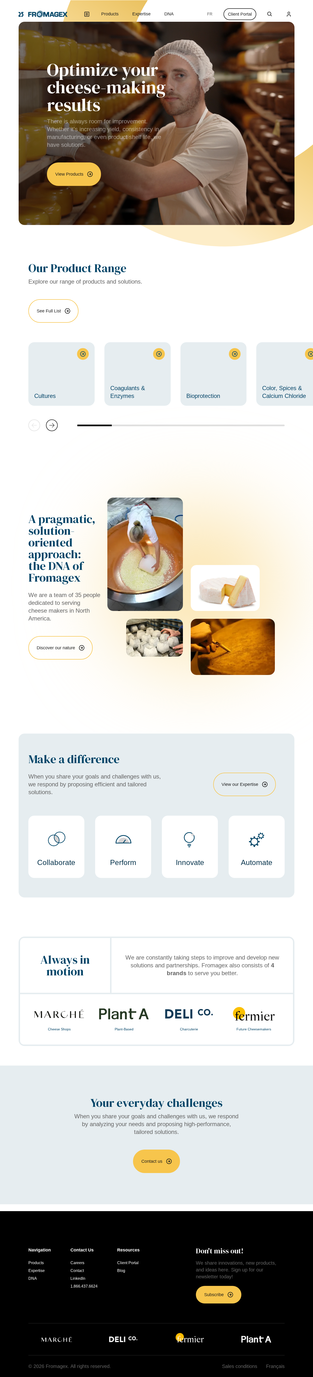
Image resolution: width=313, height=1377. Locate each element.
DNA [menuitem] (169, 13)
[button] (52, 425)
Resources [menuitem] (128, 1250)
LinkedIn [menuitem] (77, 1279)
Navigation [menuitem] (39, 1250)
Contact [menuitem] (77, 1271)
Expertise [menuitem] (141, 13)
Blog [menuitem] (121, 1271)
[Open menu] (86, 14)
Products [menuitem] (110, 13)
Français (210, 14)
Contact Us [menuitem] (82, 1250)
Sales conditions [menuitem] (239, 1366)
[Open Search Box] (269, 14)
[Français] (210, 14)
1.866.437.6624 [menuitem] (84, 1286)
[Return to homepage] (43, 14)
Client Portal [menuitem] (128, 1263)
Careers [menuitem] (77, 1263)
